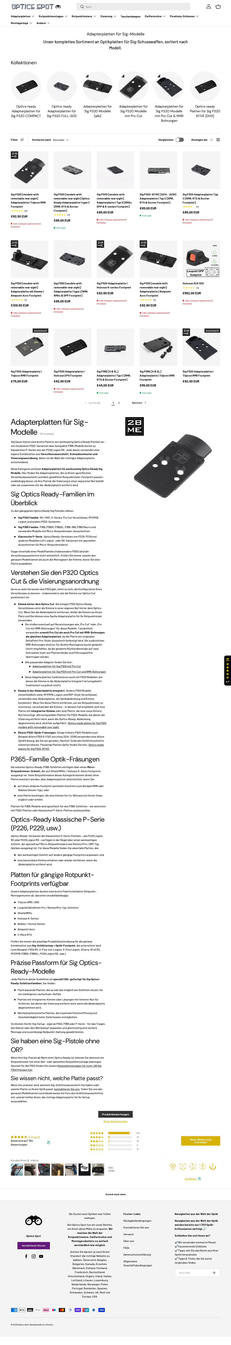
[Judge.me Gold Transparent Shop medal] (192, 1166)
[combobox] (133, 6)
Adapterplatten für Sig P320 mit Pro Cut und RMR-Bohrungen (69, 671)
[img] (30, 1137)
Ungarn (89, 1276)
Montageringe (19, 23)
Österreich (89, 1259)
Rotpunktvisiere (82, 16)
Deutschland (97, 1272)
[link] (92, 403)
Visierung (106, 16)
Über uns (128, 1241)
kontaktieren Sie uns (66, 1089)
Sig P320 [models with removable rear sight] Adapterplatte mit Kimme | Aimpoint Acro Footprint (27, 289)
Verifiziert (191, 1178)
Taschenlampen (131, 16)
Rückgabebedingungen (137, 1220)
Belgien (101, 1259)
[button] (227, 671)
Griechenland (76, 1276)
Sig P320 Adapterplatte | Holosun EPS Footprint (69, 373)
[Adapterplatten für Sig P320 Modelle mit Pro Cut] (133, 86)
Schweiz (89, 1292)
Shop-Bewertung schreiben (200, 1141)
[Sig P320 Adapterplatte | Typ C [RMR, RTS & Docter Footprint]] (201, 170)
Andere (41, 23)
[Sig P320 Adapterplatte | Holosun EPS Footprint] (72, 347)
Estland (90, 1268)
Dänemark (78, 1268)
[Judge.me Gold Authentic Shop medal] (182, 1166)
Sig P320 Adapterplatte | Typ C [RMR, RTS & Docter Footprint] (200, 198)
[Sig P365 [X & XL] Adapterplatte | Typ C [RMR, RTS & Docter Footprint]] (115, 347)
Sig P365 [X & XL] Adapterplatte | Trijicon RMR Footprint (157, 375)
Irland (98, 1276)
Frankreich (81, 1272)
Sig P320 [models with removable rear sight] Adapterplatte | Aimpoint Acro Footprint (155, 289)
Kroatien (101, 1264)
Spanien (102, 1288)
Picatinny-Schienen (182, 16)
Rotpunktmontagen (51, 16)
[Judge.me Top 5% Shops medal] (212, 1166)
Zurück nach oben (116, 1194)
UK (97, 1292)
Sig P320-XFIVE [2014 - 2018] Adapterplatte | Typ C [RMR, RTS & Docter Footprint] (158, 198)
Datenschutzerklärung (137, 1254)
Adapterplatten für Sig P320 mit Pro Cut (56, 666)
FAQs (126, 1247)
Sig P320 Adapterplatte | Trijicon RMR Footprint (26, 373)
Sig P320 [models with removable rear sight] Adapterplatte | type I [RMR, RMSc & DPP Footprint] (71, 289)
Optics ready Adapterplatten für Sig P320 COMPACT (26, 111)
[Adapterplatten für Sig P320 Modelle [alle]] (98, 86)
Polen (104, 1284)
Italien (107, 1276)
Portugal (77, 1288)
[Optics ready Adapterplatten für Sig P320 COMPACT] (26, 86)
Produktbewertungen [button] (115, 1114)
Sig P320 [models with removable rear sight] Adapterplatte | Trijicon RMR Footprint (28, 200)
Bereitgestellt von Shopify (41, 1324)
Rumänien (90, 1288)
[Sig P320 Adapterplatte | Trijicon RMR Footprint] (29, 347)
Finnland (101, 1268)
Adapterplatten (20, 16)
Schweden (76, 1292)
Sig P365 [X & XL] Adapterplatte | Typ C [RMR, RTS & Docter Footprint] (114, 375)
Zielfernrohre (153, 16)
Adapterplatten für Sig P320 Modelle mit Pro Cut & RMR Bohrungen (169, 113)
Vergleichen (165, 139)
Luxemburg (101, 1280)
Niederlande (79, 1284)
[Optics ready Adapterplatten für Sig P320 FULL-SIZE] (62, 86)
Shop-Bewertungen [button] (115, 1121)
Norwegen (93, 1284)
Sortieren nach (41, 139)
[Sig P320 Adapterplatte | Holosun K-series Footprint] (115, 259)
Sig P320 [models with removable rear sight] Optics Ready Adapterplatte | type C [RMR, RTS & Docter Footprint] (72, 202)
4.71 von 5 (34, 1136)
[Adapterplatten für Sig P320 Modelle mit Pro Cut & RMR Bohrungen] (169, 86)
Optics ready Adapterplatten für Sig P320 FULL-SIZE (62, 111)
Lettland (76, 1280)
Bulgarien (78, 1264)
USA (94, 1296)
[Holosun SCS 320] (201, 259)
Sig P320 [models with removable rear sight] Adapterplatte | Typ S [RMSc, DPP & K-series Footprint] (114, 200)
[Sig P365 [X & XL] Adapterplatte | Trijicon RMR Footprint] (158, 347)
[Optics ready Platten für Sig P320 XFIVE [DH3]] (205, 86)
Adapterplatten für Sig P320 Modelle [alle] (97, 111)
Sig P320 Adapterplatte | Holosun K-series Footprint (114, 285)
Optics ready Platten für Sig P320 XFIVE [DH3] (205, 111)
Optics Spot (23, 1324)
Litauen (88, 1280)
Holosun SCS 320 (193, 283)
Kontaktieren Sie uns (33, 1245)
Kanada (90, 1264)
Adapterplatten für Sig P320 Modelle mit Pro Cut (133, 111)
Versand (128, 1234)
